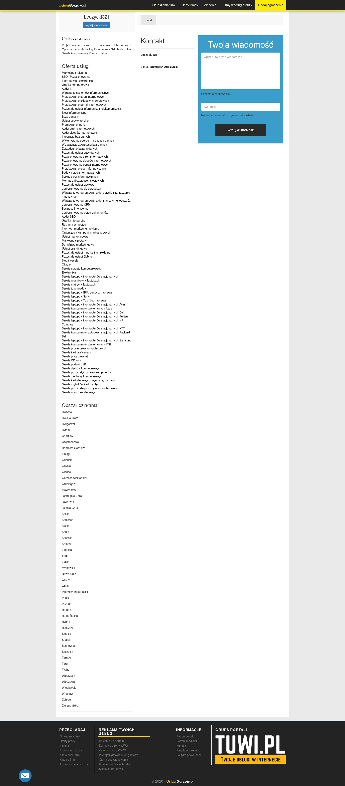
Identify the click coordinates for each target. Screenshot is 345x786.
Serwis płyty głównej (75, 356)
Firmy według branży (237, 5)
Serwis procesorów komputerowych (84, 348)
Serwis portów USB (74, 364)
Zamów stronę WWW (112, 750)
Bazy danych (70, 116)
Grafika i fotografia (73, 220)
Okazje (66, 264)
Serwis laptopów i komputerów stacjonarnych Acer (93, 304)
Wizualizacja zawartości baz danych (84, 144)
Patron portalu (185, 736)
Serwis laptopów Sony (76, 296)
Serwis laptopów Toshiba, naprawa (84, 300)
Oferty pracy (67, 741)
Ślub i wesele (70, 260)
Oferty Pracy (189, 5)
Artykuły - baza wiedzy (74, 764)
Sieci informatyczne (74, 112)
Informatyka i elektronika (77, 81)
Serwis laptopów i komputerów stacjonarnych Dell (93, 312)
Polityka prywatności (189, 755)
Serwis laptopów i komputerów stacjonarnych (90, 276)
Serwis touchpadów (74, 288)
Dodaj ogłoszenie (270, 5)
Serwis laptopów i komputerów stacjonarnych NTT (93, 328)
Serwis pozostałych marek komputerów (86, 372)
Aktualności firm (70, 755)
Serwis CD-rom (71, 360)
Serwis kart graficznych (76, 352)
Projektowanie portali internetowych (84, 104)
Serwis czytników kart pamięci (80, 384)
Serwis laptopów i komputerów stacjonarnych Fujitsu (95, 316)
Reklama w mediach (74, 224)
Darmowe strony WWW (113, 745)
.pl (72, 5)
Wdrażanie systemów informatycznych (86, 93)
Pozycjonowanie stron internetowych (85, 156)
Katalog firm (67, 759)
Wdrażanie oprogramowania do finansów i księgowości (96, 200)
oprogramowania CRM (76, 204)
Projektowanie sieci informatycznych (84, 168)
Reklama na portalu (111, 741)
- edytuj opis (81, 39)
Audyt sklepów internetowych (80, 132)
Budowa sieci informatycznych (81, 172)
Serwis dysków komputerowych (81, 368)
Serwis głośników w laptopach (81, 280)
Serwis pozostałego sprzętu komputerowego (90, 388)
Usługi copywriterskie (75, 120)
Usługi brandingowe (74, 248)
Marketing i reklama (74, 73)
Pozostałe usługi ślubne (77, 256)
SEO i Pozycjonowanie (76, 77)
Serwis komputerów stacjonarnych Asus (87, 308)
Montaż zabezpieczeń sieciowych (83, 180)
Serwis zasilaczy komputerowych (82, 376)
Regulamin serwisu (188, 750)
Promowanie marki (73, 124)
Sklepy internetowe (111, 769)
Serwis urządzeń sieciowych (79, 392)
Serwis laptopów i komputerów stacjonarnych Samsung (96, 340)
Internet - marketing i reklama (80, 228)
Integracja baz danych (76, 136)
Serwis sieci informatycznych (80, 176)
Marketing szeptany (74, 240)
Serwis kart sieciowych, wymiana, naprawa (89, 380)
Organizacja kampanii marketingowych (86, 232)
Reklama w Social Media (114, 764)
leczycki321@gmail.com (164, 67)
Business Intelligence (75, 208)
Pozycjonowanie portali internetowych (85, 164)
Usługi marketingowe (75, 236)
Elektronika (69, 272)
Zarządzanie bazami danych (80, 148)
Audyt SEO (69, 216)
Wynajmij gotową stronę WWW (118, 755)
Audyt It (66, 89)
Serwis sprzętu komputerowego (82, 268)
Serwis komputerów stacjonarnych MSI (86, 344)
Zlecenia (210, 5)
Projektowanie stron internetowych (83, 96)
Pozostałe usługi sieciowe (78, 184)
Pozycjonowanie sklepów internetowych (87, 160)
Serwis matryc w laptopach (79, 284)
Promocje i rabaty (71, 750)
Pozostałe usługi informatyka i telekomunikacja (91, 108)
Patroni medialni (186, 741)
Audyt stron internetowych (78, 128)
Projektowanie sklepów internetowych (85, 100)
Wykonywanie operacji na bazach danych (88, 140)
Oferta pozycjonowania (113, 759)
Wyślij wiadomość (97, 25)
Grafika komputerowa (75, 85)
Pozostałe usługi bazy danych (81, 152)
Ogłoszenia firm (163, 5)
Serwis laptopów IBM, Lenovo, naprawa (87, 292)
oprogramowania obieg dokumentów (85, 212)
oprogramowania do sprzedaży (81, 188)
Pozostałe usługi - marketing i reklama (86, 252)
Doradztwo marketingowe (78, 244)
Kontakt (148, 20)
